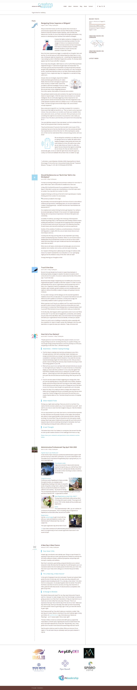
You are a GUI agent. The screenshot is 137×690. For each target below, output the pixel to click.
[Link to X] (102, 6)
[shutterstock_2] (35, 25)
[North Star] (35, 177)
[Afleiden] (35, 336)
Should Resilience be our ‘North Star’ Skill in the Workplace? (58, 176)
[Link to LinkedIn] (100, 6)
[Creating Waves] (42, 6)
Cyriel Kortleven (54, 615)
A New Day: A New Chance (50, 545)
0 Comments (50, 336)
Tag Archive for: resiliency (39, 12)
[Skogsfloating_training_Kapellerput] (35, 449)
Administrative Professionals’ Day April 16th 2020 (59, 447)
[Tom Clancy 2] (35, 547)
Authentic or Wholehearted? (94, 21)
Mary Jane (56, 25)
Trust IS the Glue (47, 267)
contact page (49, 517)
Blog (51, 25)
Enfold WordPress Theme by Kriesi (50, 687)
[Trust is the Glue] (35, 270)
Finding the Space (92, 25)
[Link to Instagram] (104, 6)
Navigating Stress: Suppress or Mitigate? (55, 23)
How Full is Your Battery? (50, 334)
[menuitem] (65, 6)
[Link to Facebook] (98, 6)
